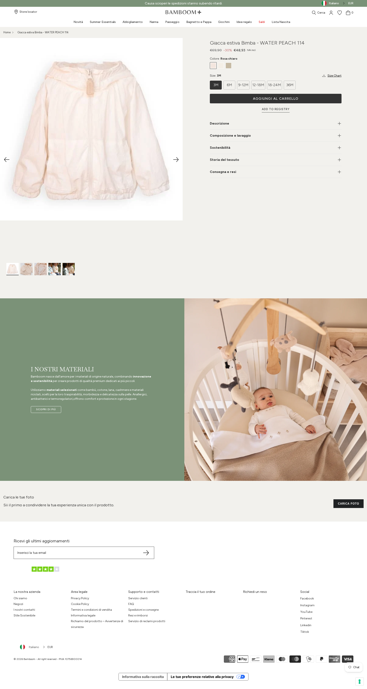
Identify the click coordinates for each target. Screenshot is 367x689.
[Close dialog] (226, 291)
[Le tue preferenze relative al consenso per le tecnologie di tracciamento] (360, 682)
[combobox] (33, 647)
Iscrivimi (183, 377)
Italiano (34, 647)
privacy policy (169, 396)
